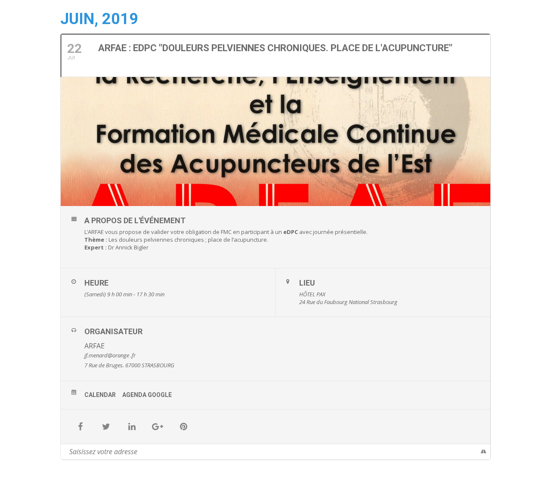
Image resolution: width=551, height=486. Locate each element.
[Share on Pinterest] (183, 426)
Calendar (100, 394)
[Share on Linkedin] (131, 426)
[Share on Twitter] (106, 426)
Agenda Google (147, 394)
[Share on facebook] (80, 426)
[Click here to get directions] (483, 451)
